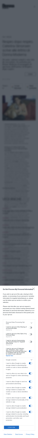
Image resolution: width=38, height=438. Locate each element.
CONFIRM (11, 427)
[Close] (34, 289)
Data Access (19, 434)
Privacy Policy (30, 434)
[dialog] (19, 362)
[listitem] (19, 323)
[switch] (30, 328)
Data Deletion (8, 434)
